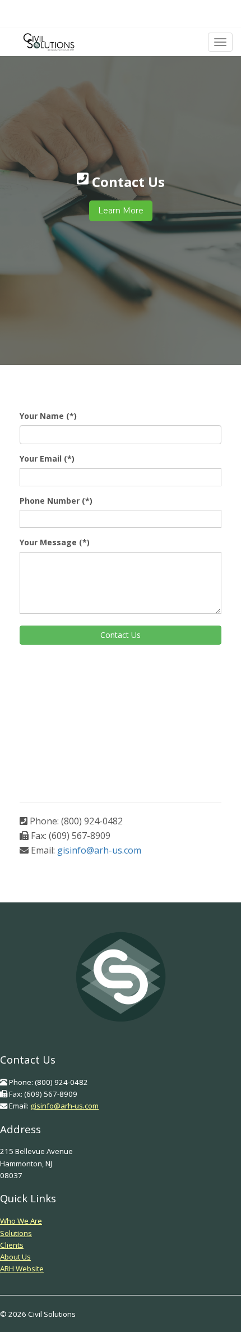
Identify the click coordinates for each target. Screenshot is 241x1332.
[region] (120, 196)
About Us (15, 1257)
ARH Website (22, 1268)
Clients (12, 1245)
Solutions (16, 1233)
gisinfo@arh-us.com (99, 850)
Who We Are (21, 1221)
